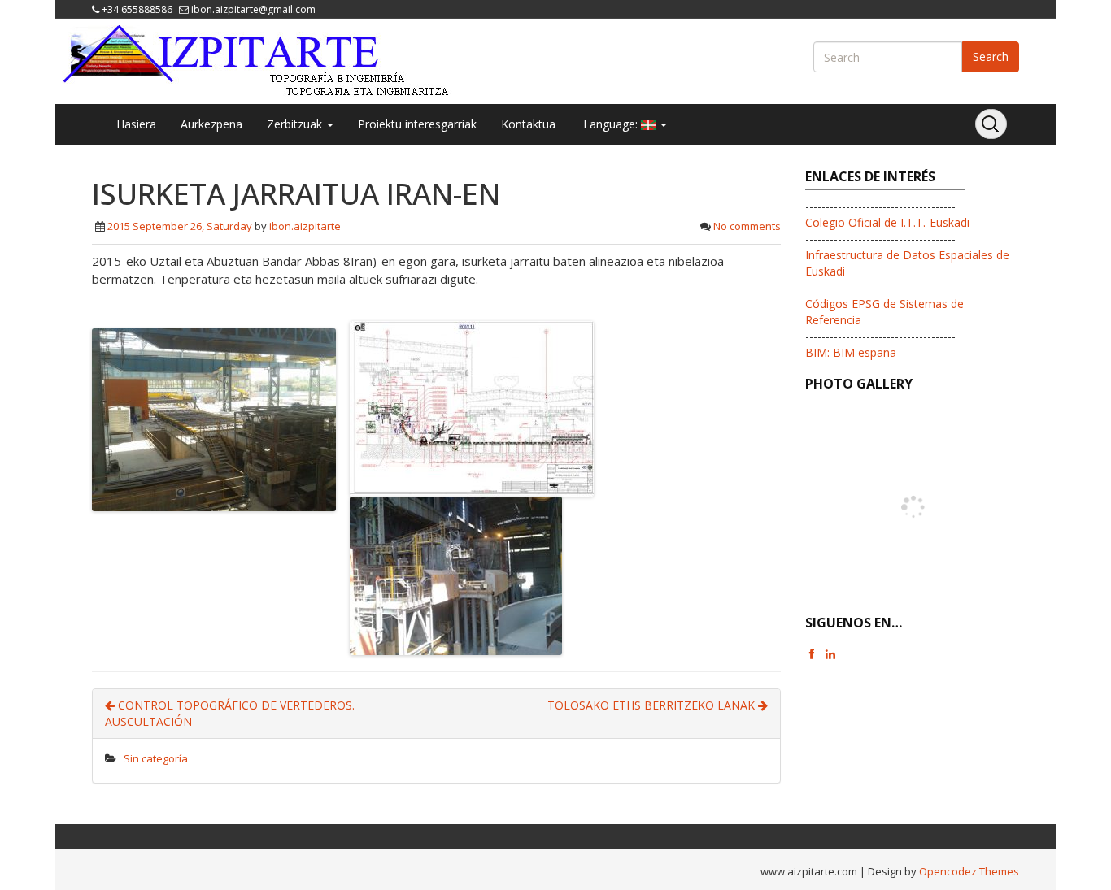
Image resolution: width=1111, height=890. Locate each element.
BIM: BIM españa (850, 352)
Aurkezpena (211, 124)
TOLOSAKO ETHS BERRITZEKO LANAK (652, 705)
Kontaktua (528, 124)
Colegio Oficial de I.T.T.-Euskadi (887, 222)
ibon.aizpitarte (305, 226)
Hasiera (136, 124)
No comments (747, 226)
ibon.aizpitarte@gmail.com (253, 9)
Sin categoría (156, 758)
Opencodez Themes (969, 871)
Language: (610, 124)
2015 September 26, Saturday (179, 226)
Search (991, 56)
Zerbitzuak (296, 124)
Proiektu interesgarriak (417, 124)
